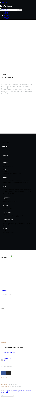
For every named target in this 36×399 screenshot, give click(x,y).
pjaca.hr (9, 391)
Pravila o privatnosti (19, 391)
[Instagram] (8, 373)
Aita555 (4, 290)
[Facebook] (3, 373)
